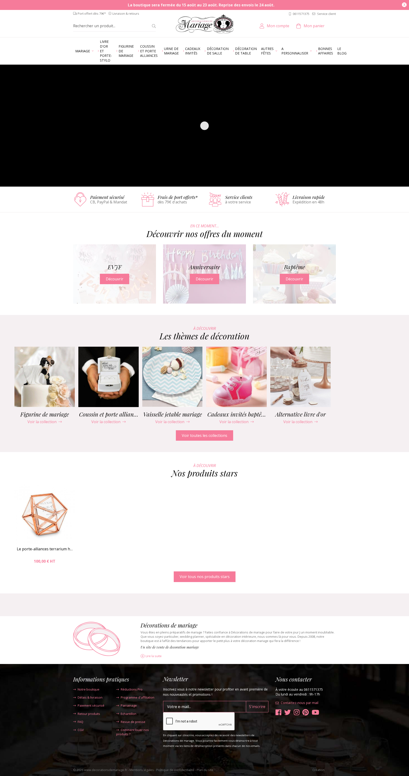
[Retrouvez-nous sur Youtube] (315, 712)
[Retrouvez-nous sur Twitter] (287, 712)
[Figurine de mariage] (44, 377)
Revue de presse (133, 722)
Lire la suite (154, 656)
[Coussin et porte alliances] (108, 377)
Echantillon (128, 714)
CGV (81, 730)
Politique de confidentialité (175, 770)
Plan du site (205, 770)
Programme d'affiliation (137, 697)
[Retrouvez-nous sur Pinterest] (305, 712)
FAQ (80, 722)
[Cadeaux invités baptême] (236, 377)
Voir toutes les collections (204, 435)
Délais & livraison (90, 697)
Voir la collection (42, 421)
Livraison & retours (125, 14)
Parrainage (129, 705)
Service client (326, 14)
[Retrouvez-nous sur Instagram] (297, 712)
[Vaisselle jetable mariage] (172, 377)
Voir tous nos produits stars (205, 576)
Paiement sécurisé (91, 705)
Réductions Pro (131, 689)
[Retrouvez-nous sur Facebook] (278, 712)
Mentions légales (141, 770)
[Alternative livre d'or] (300, 377)
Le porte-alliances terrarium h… (45, 549)
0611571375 (301, 14)
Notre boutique (88, 689)
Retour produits (89, 714)
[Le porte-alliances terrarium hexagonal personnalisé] (44, 514)
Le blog (342, 51)
